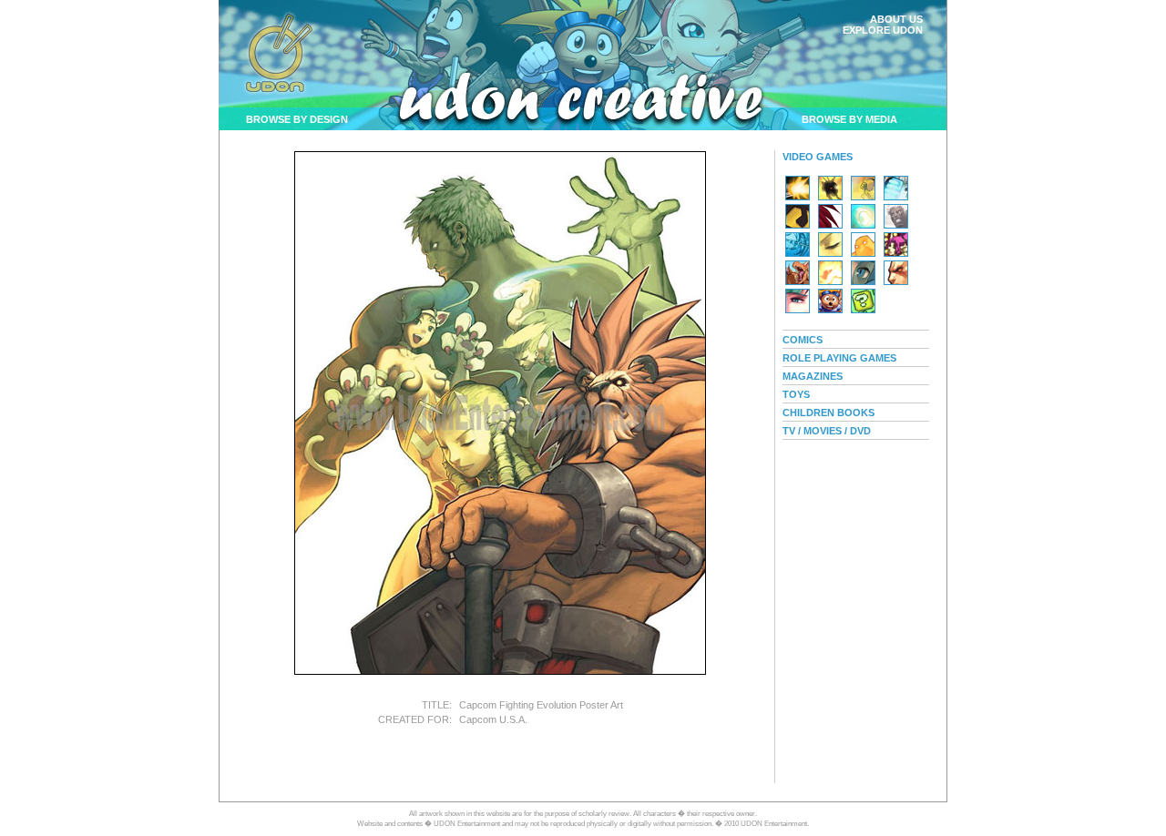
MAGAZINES (812, 376)
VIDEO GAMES (817, 156)
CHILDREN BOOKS (828, 412)
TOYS (796, 394)
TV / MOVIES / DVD (826, 430)
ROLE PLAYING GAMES (839, 357)
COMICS (802, 339)
